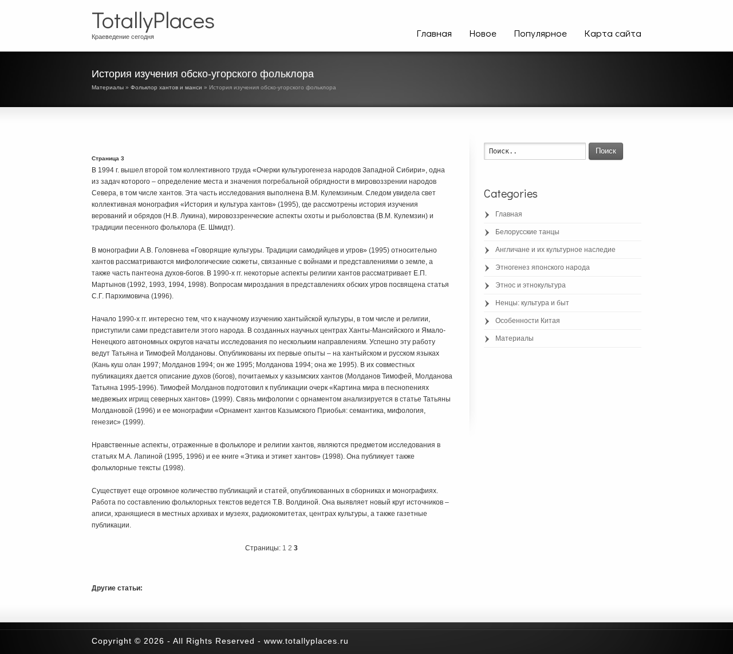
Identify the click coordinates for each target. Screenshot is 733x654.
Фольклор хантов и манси (166, 87)
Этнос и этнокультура (530, 285)
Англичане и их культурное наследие (555, 250)
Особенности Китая (527, 321)
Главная (434, 33)
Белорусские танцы (527, 232)
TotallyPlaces (153, 19)
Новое (482, 33)
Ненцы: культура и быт (532, 303)
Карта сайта (612, 33)
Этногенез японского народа (542, 267)
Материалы (108, 87)
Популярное (540, 33)
